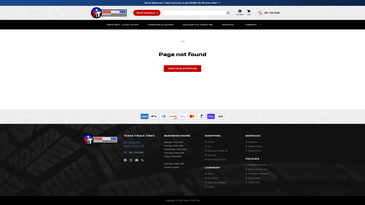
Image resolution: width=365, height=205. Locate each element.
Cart (209, 146)
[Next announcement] (275, 3)
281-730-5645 (272, 12)
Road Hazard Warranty (258, 169)
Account (211, 142)
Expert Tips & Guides (216, 182)
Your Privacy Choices (216, 159)
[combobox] (197, 13)
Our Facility (212, 178)
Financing (211, 155)
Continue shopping (182, 68)
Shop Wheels (146, 13)
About (210, 173)
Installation (253, 142)
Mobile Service (254, 150)
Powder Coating (255, 146)
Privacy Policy (254, 178)
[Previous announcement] (89, 3)
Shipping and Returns (257, 164)
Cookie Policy (254, 182)
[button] (229, 25)
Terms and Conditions (258, 173)
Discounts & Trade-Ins (217, 150)
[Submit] (229, 12)
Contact (210, 186)
